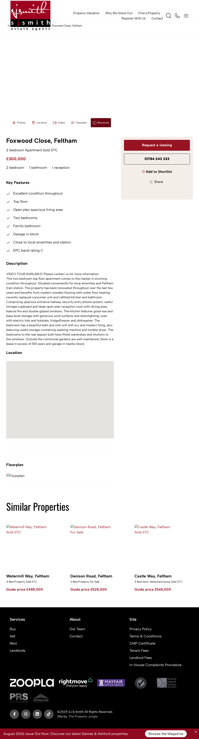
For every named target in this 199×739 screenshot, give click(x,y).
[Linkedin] (37, 714)
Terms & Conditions (145, 636)
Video (61, 122)
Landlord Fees (140, 658)
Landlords (17, 650)
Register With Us (134, 18)
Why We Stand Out (119, 13)
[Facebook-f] (14, 714)
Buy (13, 629)
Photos (21, 122)
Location (41, 122)
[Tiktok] (48, 714)
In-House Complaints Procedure (155, 665)
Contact (157, 18)
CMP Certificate (142, 643)
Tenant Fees (139, 650)
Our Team (77, 629)
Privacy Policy (140, 629)
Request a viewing (157, 145)
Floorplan (81, 122)
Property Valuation (86, 13)
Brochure (103, 122)
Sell (12, 636)
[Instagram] (26, 714)
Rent (13, 643)
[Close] (195, 732)
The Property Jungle (83, 716)
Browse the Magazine (165, 734)
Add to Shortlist (159, 172)
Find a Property (149, 13)
